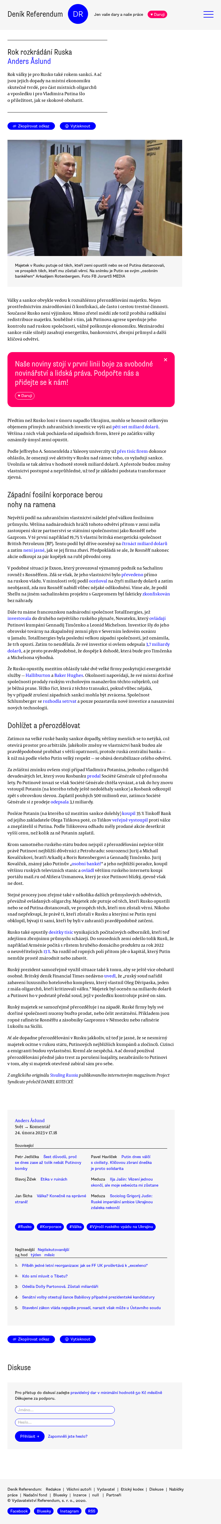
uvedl (110, 976)
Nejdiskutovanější (53, 1249)
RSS (91, 1511)
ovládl (87, 870)
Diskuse (156, 1489)
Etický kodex (132, 1489)
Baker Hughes (68, 675)
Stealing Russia (64, 1075)
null (95, 1495)
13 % (46, 951)
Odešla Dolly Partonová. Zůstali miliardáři (60, 1286)
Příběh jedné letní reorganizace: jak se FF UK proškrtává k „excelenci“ (85, 1265)
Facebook (19, 1511)
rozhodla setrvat (60, 701)
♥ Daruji (157, 14)
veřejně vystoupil (130, 820)
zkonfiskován (156, 594)
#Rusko (25, 1226)
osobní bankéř (86, 863)
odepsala (60, 802)
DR (78, 14)
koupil (129, 813)
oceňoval (98, 581)
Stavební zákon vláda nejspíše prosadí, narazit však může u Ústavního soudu (91, 1307)
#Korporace (50, 1226)
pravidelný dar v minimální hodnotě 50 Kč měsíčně (116, 1392)
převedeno (132, 574)
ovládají (157, 618)
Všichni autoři (78, 1489)
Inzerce (79, 1495)
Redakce (53, 1489)
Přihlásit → (29, 1436)
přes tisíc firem (132, 451)
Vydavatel (106, 1489)
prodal (94, 776)
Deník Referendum (35, 14)
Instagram (69, 1511)
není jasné (34, 550)
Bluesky (60, 1495)
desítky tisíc (61, 932)
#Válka (75, 1226)
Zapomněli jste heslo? (67, 1436)
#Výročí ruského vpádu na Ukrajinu (121, 1226)
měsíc (49, 1254)
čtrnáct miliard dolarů (144, 543)
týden (36, 1254)
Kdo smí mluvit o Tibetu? (45, 1276)
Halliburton (38, 675)
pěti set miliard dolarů (136, 426)
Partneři (113, 1495)
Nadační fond (35, 1495)
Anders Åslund (29, 61)
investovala (19, 618)
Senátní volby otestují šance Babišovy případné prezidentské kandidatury (88, 1297)
